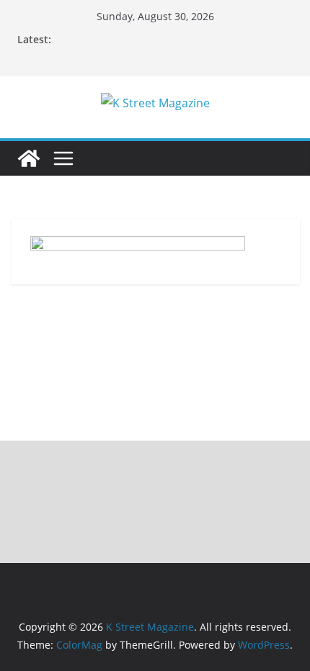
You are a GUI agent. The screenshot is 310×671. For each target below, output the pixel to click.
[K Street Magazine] (29, 158)
